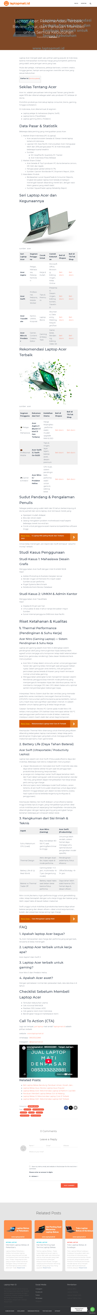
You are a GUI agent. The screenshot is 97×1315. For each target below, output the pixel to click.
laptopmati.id (59, 1026)
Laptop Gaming (25, 1115)
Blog (76, 3)
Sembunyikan (34, 78)
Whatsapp (39, 1298)
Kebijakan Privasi (33, 1311)
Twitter (38, 1295)
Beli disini (59, 430)
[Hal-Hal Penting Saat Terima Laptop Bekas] (48, 1229)
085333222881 (35, 1038)
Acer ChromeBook (38, 1109)
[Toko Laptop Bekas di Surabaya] (79, 1229)
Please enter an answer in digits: (41, 1172)
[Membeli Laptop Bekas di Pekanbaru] (18, 1229)
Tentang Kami (47, 1311)
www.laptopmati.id (35, 1034)
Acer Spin (31, 1112)
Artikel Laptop (33, 1106)
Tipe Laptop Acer (35, 1115)
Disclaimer (21, 1311)
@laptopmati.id (36, 1042)
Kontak (83, 3)
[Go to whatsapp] (92, 1309)
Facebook (39, 1292)
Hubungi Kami (9, 1311)
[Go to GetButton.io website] (92, 1313)
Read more (21, 1268)
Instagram (39, 1289)
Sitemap (57, 1311)
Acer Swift (39, 1112)
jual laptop (38, 1026)
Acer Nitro (23, 1112)
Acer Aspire (27, 1109)
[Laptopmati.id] (17, 3)
